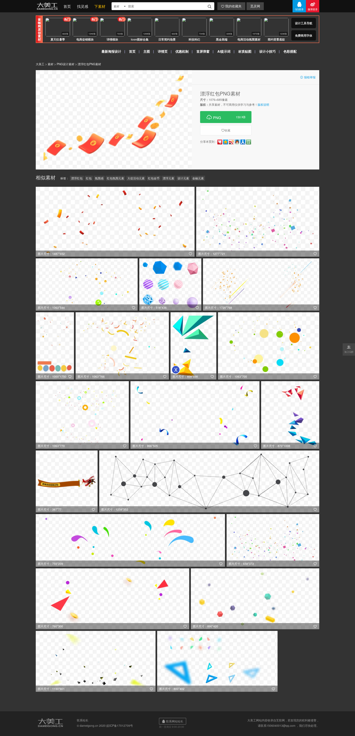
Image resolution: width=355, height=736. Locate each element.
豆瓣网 (248, 141)
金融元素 (198, 178)
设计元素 (183, 178)
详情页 (163, 51)
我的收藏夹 (231, 6)
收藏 (225, 130)
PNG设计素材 (65, 64)
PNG (225, 117)
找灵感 (82, 6)
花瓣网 (219, 141)
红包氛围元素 (115, 178)
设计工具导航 (303, 23)
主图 (146, 51)
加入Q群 (349, 349)
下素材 (99, 6)
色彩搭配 (290, 51)
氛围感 (99, 178)
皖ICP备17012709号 (119, 725)
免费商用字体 (303, 35)
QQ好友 (237, 141)
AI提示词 (224, 51)
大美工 (48, 6)
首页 (67, 6)
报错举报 (308, 77)
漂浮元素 (168, 178)
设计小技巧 (267, 51)
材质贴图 (244, 51)
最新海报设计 (111, 51)
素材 (50, 64)
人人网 (242, 141)
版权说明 (263, 104)
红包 (89, 178)
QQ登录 (299, 6)
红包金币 (153, 178)
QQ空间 (225, 141)
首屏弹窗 (203, 51)
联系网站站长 (172, 721)
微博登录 (313, 6)
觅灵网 (255, 6)
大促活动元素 (136, 178)
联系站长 (82, 720)
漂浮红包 (77, 178)
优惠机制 (182, 51)
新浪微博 (231, 141)
